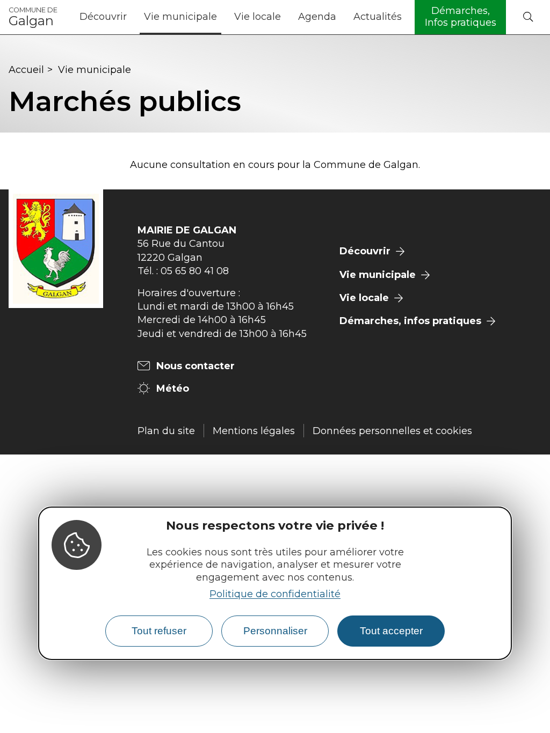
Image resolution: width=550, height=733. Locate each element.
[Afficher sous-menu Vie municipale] (221, 17)
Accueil (26, 70)
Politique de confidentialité (275, 594)
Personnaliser (275, 630)
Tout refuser (159, 630)
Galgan (33, 17)
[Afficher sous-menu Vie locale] (285, 17)
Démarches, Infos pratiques (460, 16)
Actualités (377, 17)
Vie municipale (180, 17)
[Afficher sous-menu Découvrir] (131, 17)
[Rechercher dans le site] (528, 17)
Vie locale (257, 17)
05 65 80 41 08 (195, 271)
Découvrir (103, 17)
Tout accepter (391, 630)
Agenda (317, 17)
